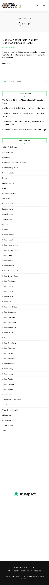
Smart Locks (7, 219)
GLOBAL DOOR (30, 567)
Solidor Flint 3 (7, 296)
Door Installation (8, 173)
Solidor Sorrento (8, 358)
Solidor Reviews (8, 348)
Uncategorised (7, 420)
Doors (4, 178)
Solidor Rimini (7, 353)
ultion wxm (6, 415)
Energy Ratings (8, 183)
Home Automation (9, 193)
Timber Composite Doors (11, 400)
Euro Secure (35, 571)
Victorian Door (7, 425)
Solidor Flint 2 (7, 291)
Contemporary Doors (10, 168)
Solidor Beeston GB (9, 255)
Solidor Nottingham (9, 322)
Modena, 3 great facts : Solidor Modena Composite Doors (20, 41)
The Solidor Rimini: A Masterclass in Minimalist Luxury (22, 101)
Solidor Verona (8, 384)
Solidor (5, 229)
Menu (44, 5)
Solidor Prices (7, 338)
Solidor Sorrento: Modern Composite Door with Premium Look (23, 123)
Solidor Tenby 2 (8, 369)
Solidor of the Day (9, 327)
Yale (4, 431)
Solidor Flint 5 (7, 302)
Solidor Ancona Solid (10, 245)
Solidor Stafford (8, 364)
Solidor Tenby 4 (8, 374)
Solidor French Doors (10, 307)
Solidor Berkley (8, 260)
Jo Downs (6, 199)
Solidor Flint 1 (7, 286)
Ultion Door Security (10, 410)
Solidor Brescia (8, 266)
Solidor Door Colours (10, 276)
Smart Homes (7, 214)
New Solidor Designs (10, 204)
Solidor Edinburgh (9, 281)
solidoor (5, 224)
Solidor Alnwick (8, 235)
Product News (8, 47)
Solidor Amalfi (7, 240)
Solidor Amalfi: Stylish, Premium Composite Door (24, 108)
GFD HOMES (18, 567)
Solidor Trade (7, 379)
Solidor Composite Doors (11, 271)
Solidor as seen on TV (10, 250)
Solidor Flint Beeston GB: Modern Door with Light (24, 129)
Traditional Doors (9, 405)
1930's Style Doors (9, 147)
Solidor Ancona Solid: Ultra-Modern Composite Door (23, 115)
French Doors (7, 188)
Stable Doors (7, 394)
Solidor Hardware (9, 317)
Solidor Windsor (8, 389)
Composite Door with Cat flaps (14, 162)
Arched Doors (7, 152)
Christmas (6, 157)
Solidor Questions (9, 343)
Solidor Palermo (8, 333)
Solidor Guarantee (9, 312)
